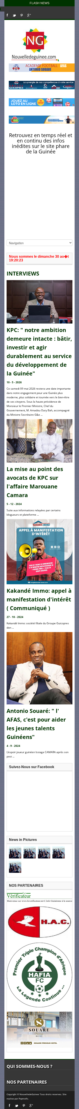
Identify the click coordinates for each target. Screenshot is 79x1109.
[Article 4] (58, 852)
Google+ (29, 15)
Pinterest (21, 15)
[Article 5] (15, 867)
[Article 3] (44, 852)
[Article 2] (29, 852)
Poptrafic (23, 1098)
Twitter (14, 15)
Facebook (7, 15)
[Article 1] (15, 852)
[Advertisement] (39, 198)
